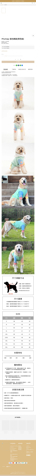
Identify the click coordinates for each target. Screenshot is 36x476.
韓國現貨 (5, 4)
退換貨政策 (20, 447)
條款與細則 (20, 448)
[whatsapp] (20, 65)
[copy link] (22, 65)
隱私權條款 (20, 449)
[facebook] (18, 65)
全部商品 (2, 4)
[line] (16, 65)
